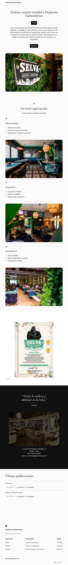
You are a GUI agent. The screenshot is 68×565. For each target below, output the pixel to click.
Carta (34, 23)
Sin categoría (30, 487)
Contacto (34, 405)
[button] (60, 349)
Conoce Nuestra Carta (13, 493)
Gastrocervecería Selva (13, 2)
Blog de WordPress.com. (12, 558)
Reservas (34, 46)
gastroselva (21, 487)
